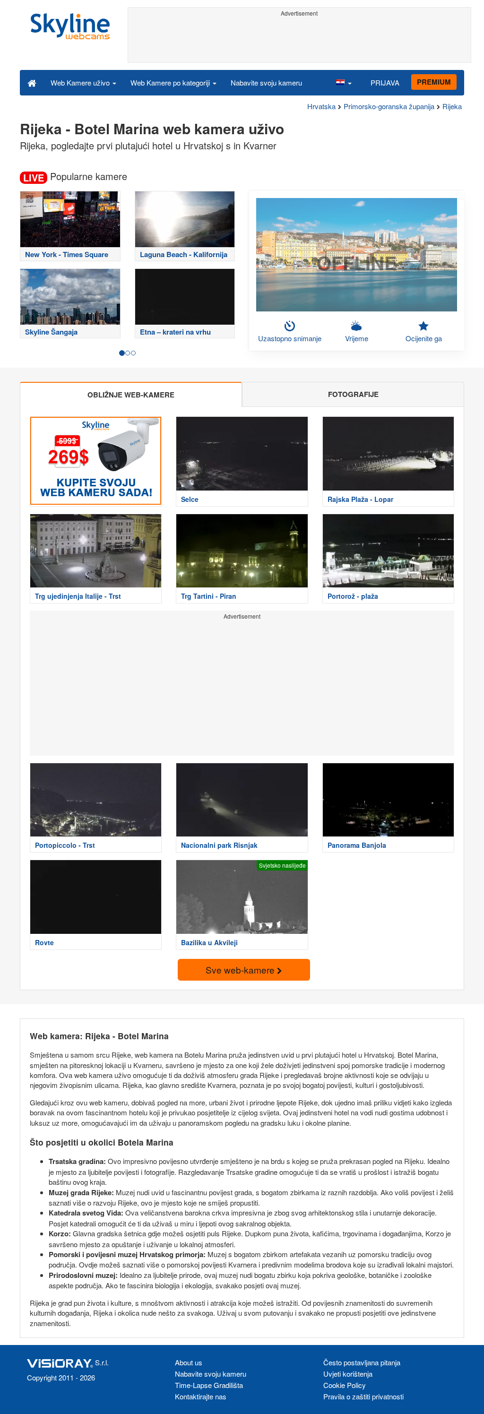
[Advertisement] (299, 41)
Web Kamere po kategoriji (171, 82)
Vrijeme (356, 338)
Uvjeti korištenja (347, 1374)
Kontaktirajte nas (200, 1396)
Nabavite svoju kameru (266, 82)
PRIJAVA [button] (385, 82)
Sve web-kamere (241, 969)
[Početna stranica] (31, 82)
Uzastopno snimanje (289, 338)
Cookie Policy (344, 1385)
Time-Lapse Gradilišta (209, 1385)
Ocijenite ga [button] (424, 338)
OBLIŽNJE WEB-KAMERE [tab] (130, 394)
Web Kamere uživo (81, 82)
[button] (343, 82)
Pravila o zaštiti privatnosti (363, 1396)
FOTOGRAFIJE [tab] (353, 394)
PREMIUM (434, 82)
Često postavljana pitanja (361, 1362)
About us (188, 1362)
